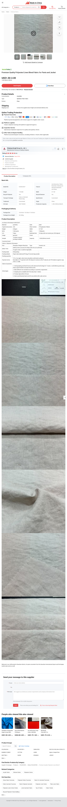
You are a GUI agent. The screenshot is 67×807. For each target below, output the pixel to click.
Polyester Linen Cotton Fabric (10, 788)
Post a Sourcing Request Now (48, 705)
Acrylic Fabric (6, 772)
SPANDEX (36, 755)
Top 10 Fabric (39, 788)
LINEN (35, 752)
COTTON (20, 752)
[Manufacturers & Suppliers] (33, 2)
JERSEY (51, 755)
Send (15, 705)
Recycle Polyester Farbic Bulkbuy (11, 792)
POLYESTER (21, 749)
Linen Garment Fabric (26, 788)
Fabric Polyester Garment (25, 784)
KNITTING (4, 755)
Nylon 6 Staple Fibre (54, 752)
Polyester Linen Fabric (41, 784)
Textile (7, 11)
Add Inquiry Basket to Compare (34, 62)
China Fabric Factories (8, 780)
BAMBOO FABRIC (6, 752)
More (3, 795)
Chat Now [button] (51, 86)
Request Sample (28, 89)
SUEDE (19, 755)
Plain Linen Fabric (54, 784)
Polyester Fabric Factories (24, 780)
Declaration (50, 800)
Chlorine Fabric (17, 772)
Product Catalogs (24, 746)
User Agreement (42, 800)
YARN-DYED (36, 749)
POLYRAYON (5, 749)
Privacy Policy (58, 800)
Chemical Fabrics (14, 11)
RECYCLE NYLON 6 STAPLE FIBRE (57, 749)
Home (3, 11)
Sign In (4, 168)
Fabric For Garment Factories (41, 780)
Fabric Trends (49, 788)
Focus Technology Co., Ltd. (23, 800)
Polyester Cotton (28, 772)
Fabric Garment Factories (9, 784)
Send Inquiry (17, 85)
